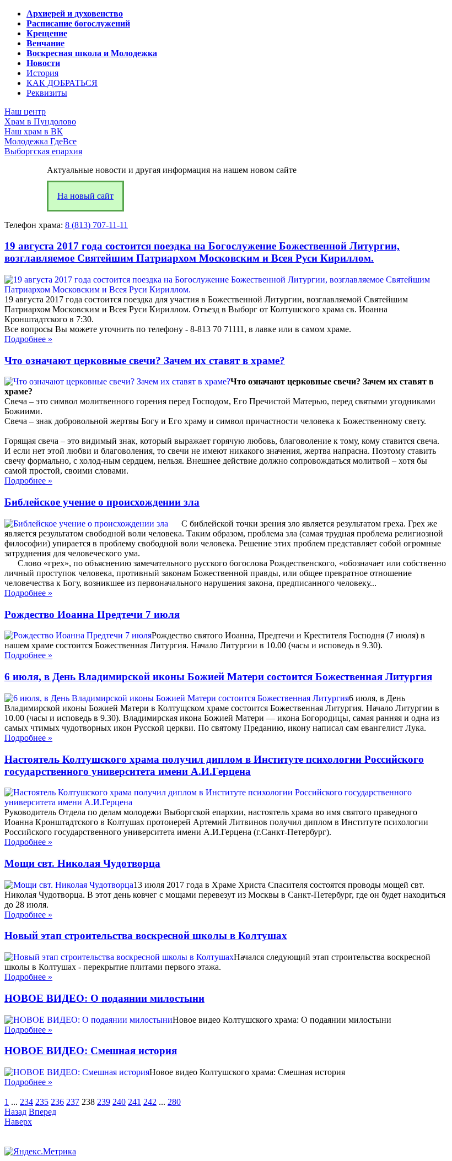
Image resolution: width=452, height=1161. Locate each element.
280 (174, 1101)
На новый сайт (85, 195)
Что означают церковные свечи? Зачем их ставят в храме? (144, 360)
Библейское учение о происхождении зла (102, 502)
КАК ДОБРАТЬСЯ (62, 83)
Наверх (18, 1121)
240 (119, 1101)
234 (26, 1101)
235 (42, 1101)
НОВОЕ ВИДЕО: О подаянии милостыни (104, 998)
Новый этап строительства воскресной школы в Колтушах (145, 935)
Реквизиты (46, 92)
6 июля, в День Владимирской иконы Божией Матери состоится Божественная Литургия (218, 676)
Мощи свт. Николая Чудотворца (82, 863)
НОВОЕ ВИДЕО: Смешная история (90, 1050)
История (42, 73)
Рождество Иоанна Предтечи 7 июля (92, 614)
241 (134, 1101)
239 (103, 1101)
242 (150, 1101)
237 (72, 1101)
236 (57, 1101)
